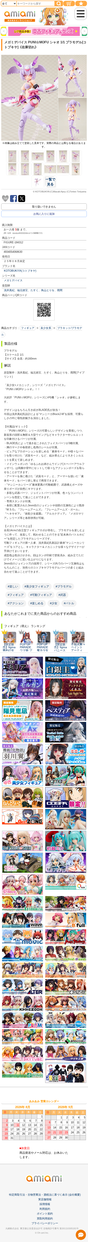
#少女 (53, 603)
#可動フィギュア (41, 594)
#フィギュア (16, 594)
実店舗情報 (45, 1199)
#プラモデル (64, 586)
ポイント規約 (45, 1213)
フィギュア (27, 328)
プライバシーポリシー (45, 1223)
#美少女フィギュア (37, 586)
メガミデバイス (13, 280)
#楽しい (13, 586)
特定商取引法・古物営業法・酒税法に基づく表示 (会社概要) (45, 1194)
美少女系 (46, 328)
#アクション (16, 603)
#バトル (69, 603)
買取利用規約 (45, 1218)
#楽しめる (36, 603)
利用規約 (44, 1208)
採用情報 (44, 1204)
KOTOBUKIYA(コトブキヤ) (20, 270)
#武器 (62, 594)
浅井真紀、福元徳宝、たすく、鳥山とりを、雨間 (33, 290)
